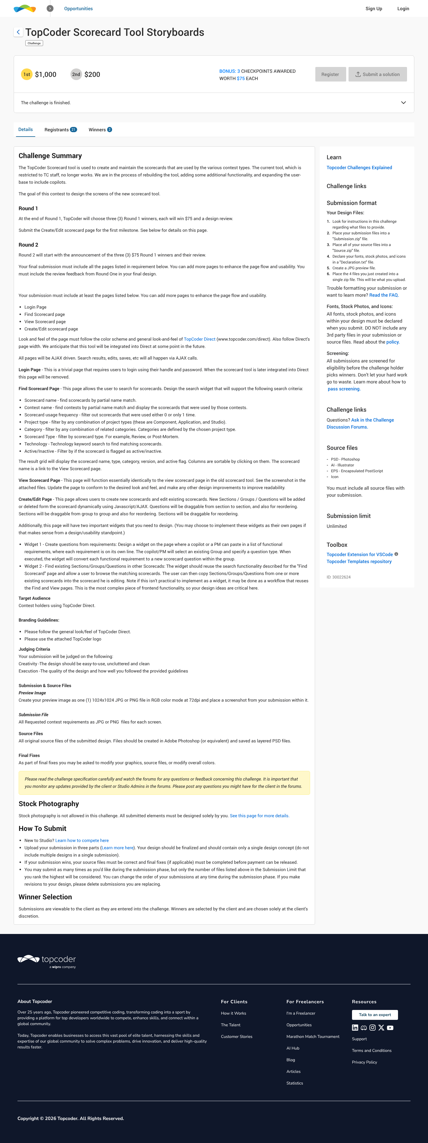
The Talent (230, 1025)
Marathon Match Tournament (312, 1036)
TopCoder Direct (199, 339)
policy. (393, 342)
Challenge (34, 43)
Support (359, 1039)
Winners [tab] (100, 129)
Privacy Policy (364, 1062)
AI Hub (292, 1048)
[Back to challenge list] (18, 32)
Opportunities (78, 8)
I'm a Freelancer (300, 1013)
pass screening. (344, 388)
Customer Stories (236, 1036)
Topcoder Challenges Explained (359, 167)
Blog (290, 1060)
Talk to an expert (375, 1015)
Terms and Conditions (372, 1050)
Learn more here (117, 848)
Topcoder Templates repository (359, 561)
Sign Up (374, 8)
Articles (293, 1071)
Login (403, 8)
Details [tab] (25, 129)
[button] (50, 8)
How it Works (233, 1013)
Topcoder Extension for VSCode (360, 554)
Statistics (294, 1083)
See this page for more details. (260, 816)
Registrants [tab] (60, 129)
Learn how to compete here (82, 840)
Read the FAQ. (384, 295)
